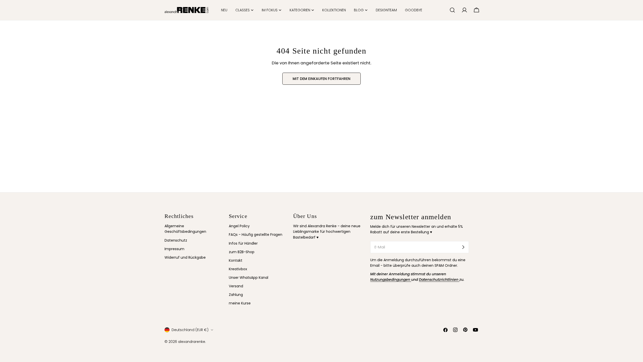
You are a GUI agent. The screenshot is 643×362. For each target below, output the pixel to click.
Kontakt (235, 260)
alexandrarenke (191, 341)
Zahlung (236, 294)
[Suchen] (452, 10)
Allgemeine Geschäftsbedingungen (185, 228)
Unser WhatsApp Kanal (248, 277)
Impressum (174, 248)
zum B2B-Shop (241, 251)
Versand (236, 286)
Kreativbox (238, 269)
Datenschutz (176, 240)
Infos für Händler (243, 243)
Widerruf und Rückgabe (185, 257)
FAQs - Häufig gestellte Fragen (255, 234)
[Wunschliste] (444, 10)
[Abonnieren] (463, 247)
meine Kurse (240, 303)
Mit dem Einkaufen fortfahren (321, 78)
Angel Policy (239, 226)
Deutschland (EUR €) (190, 329)
